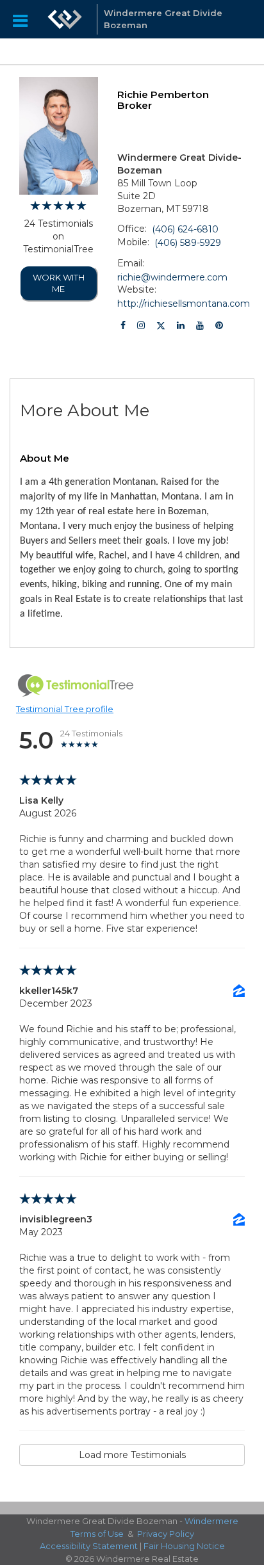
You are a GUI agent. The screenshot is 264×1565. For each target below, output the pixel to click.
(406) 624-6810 (185, 229)
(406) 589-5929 (187, 242)
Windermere (211, 1521)
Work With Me (59, 283)
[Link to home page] (64, 19)
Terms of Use (97, 1534)
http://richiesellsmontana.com (183, 303)
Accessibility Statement (89, 1546)
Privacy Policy (165, 1534)
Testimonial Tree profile (64, 709)
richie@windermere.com (172, 277)
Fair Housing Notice (184, 1546)
